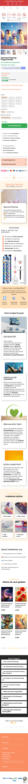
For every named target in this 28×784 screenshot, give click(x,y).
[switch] (24, 782)
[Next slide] (25, 52)
